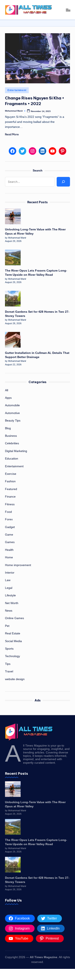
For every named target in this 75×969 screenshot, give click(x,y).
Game (9, 534)
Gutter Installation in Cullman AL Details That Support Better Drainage (37, 355)
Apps (8, 397)
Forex (9, 519)
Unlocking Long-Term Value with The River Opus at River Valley (35, 231)
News (8, 610)
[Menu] (68, 10)
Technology (12, 656)
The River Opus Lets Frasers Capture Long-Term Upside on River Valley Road (36, 272)
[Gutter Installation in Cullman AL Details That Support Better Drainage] (13, 340)
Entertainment (17, 90)
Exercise (10, 473)
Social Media (13, 641)
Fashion (10, 481)
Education (11, 458)
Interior (9, 572)
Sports (9, 648)
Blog (8, 428)
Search (37, 170)
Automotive (12, 413)
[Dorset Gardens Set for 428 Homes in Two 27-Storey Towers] (13, 298)
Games (10, 542)
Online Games (14, 618)
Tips (7, 663)
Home (9, 557)
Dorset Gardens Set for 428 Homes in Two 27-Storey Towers (37, 313)
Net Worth (11, 603)
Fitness (10, 504)
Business (11, 435)
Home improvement (18, 565)
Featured (11, 489)
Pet (7, 625)
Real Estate (12, 633)
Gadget (10, 527)
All (6, 390)
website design (15, 679)
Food (8, 511)
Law (7, 580)
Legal (8, 587)
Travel (9, 671)
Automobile (12, 405)
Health (9, 549)
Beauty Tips (12, 420)
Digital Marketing (16, 451)
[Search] (63, 182)
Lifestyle (10, 595)
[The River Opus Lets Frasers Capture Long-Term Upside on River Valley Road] (13, 257)
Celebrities (12, 443)
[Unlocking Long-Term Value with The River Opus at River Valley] (13, 216)
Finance (10, 496)
